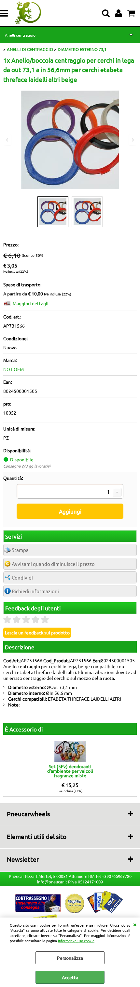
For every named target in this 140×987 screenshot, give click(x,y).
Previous (7, 140)
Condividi (22, 577)
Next (132, 140)
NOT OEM (13, 369)
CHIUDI (135, 924)
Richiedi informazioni (35, 591)
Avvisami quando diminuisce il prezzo (53, 564)
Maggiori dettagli (31, 303)
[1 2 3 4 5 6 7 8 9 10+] (70, 492)
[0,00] (132, 13)
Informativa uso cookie (76, 940)
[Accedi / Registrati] (119, 13)
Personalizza (70, 958)
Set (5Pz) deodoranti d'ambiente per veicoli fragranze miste (70, 771)
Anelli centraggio (20, 35)
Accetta (70, 977)
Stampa (20, 550)
